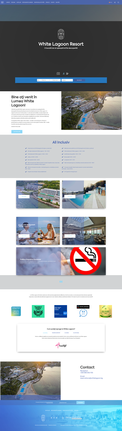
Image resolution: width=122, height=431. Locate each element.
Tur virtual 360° (17, 131)
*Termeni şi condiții (52, 425)
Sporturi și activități (39, 2)
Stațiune (13, 2)
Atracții (48, 2)
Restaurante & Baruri (27, 2)
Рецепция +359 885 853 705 (73, 417)
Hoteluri (19, 2)
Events (52, 2)
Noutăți (58, 2)
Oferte (8, 2)
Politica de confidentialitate (41, 425)
